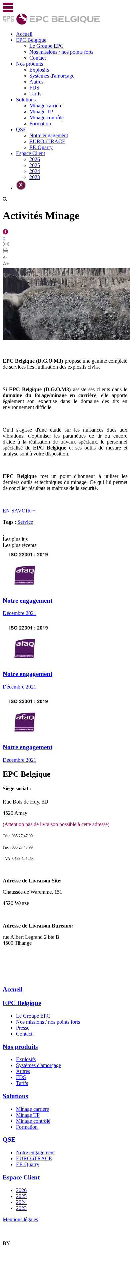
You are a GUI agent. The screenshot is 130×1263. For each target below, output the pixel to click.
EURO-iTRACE (47, 141)
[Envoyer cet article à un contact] (6, 244)
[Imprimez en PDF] (5, 251)
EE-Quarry (41, 147)
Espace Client (30, 153)
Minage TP (41, 111)
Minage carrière (45, 105)
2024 (34, 171)
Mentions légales (20, 1219)
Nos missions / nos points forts (61, 52)
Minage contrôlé (46, 117)
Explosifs (39, 70)
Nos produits (29, 64)
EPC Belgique (31, 40)
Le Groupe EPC (46, 46)
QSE (21, 129)
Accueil (24, 34)
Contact (37, 58)
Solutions (26, 99)
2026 (34, 159)
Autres (36, 82)
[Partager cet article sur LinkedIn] (3, 533)
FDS (34, 87)
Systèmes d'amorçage (51, 76)
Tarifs (35, 93)
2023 (34, 177)
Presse (22, 1028)
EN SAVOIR (19, 510)
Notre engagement (48, 135)
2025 (34, 165)
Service (25, 522)
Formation (40, 123)
